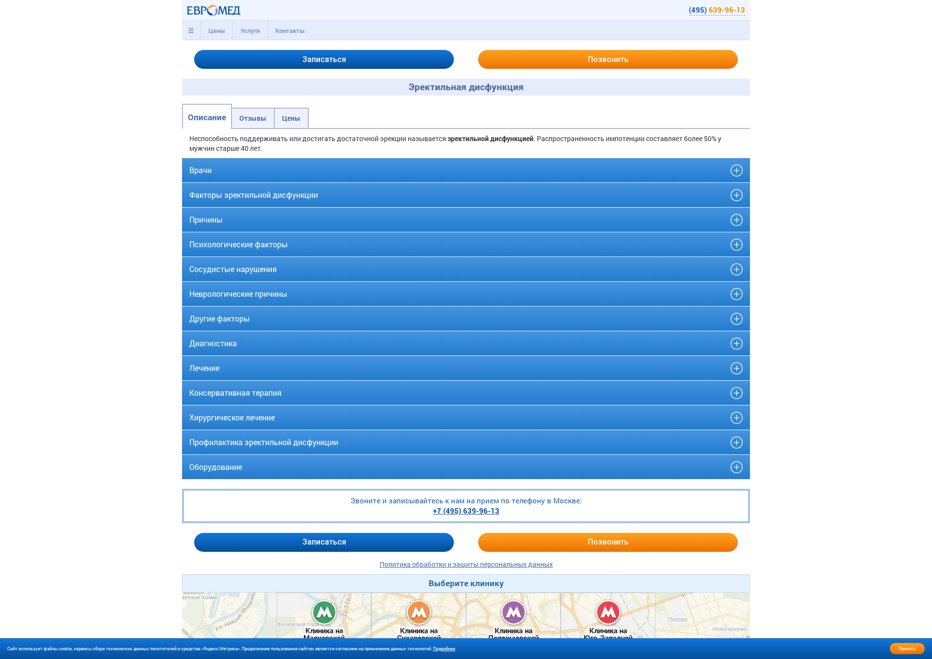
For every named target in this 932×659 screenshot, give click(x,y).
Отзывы (252, 118)
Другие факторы (219, 318)
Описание (207, 117)
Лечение (204, 368)
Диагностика (213, 343)
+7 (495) (466, 510)
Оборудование (215, 467)
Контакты (290, 30)
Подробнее (444, 648)
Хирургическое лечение (232, 417)
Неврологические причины (238, 294)
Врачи (200, 170)
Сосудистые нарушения (233, 269)
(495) (717, 10)
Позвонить (608, 59)
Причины (206, 219)
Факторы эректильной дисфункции (253, 195)
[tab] (191, 30)
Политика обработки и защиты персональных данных (466, 564)
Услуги (250, 30)
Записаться (324, 59)
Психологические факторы (238, 244)
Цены (216, 30)
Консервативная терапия (235, 392)
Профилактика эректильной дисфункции (263, 442)
